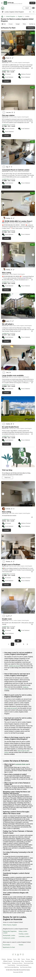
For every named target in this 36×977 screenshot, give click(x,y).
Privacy (28, 959)
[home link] (2, 8)
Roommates (6, 945)
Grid (4, 24)
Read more (7, 477)
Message (6, 81)
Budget (18, 24)
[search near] (2, 11)
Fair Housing (17, 961)
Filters (24, 24)
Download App (29, 961)
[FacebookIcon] (13, 955)
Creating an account (14, 666)
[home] (2, 16)
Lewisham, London (24, 936)
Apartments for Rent (9, 947)
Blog (22, 961)
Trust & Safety (11, 965)
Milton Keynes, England (10, 925)
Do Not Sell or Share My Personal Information (18, 970)
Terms (14, 959)
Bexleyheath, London (9, 935)
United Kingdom (10, 16)
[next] (33, 11)
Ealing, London (23, 931)
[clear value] (30, 11)
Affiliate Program (7, 961)
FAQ (19, 959)
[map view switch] (18, 640)
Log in (27, 8)
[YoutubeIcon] (18, 955)
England (20, 16)
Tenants (21, 945)
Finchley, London (23, 934)
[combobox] (16, 11)
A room (11, 24)
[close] (2, 3)
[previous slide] (4, 43)
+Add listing (30, 27)
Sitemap (9, 959)
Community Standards (22, 965)
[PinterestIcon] (20, 955)
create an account (12, 708)
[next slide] (31, 43)
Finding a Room (7, 963)
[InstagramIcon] (23, 955)
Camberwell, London (9, 938)
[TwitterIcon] (15, 955)
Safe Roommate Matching (12, 967)
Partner (4, 959)
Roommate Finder (28, 963)
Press (32, 959)
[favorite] (2, 33)
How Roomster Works (25, 967)
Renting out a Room (17, 963)
